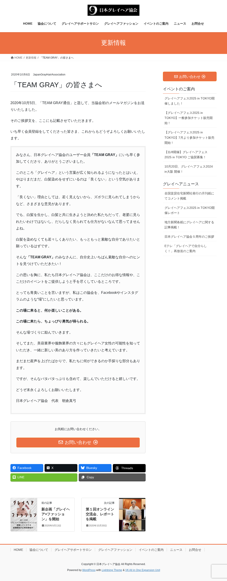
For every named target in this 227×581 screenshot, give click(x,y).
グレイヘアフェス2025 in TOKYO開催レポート (189, 210)
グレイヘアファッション (115, 549)
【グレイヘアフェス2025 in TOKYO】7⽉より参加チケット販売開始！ (189, 137)
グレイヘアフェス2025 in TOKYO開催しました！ (189, 101)
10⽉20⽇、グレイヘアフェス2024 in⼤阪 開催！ (188, 169)
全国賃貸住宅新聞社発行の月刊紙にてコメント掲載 (189, 196)
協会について (38, 549)
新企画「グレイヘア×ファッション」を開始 (55, 514)
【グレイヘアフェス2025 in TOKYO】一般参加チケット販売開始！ (188, 118)
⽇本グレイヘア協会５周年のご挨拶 (189, 236)
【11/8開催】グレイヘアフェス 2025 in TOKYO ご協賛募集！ (185, 154)
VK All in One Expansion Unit (142, 570)
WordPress (89, 570)
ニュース (176, 549)
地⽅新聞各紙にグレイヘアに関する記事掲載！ (189, 224)
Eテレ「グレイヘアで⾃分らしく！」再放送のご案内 (185, 248)
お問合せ (195, 549)
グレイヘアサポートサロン (73, 549)
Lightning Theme (112, 570)
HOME (18, 549)
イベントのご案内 (151, 549)
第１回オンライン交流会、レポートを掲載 (100, 514)
